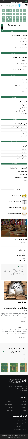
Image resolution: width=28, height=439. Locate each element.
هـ (10, 20)
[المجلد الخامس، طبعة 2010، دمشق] (4, 367)
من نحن (24, 401)
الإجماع (25, 146)
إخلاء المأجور (22, 327)
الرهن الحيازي (23, 79)
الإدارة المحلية (23, 114)
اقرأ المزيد (23, 321)
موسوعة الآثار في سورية (15, 207)
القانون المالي (14, 119)
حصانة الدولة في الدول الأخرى (20, 69)
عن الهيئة (10, 401)
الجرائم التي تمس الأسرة (21, 47)
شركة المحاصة (23, 174)
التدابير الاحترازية (23, 41)
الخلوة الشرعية (23, 152)
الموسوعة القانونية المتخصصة (18, 423)
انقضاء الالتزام (23, 91)
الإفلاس (25, 180)
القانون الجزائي (14, 31)
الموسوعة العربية (16, 195)
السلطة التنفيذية (21, 255)
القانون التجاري (14, 163)
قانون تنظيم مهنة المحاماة (21, 85)
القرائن (25, 88)
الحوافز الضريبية (23, 136)
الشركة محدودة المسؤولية (21, 177)
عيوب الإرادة (22, 250)
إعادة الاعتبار (24, 44)
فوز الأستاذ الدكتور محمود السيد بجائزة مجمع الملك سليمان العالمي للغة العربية (11, 1)
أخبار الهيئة (23, 404)
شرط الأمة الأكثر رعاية (22, 63)
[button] (25, 359)
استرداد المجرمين (23, 38)
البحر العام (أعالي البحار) (20, 57)
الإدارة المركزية (23, 101)
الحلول (23, 244)
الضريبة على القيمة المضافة (19, 124)
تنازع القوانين (24, 60)
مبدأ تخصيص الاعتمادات (21, 130)
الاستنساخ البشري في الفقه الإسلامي (18, 155)
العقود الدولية (24, 66)
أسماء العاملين (9, 410)
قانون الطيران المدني (22, 171)
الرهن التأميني (23, 82)
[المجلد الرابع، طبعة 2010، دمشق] (14, 367)
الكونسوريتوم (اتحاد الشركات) (18, 168)
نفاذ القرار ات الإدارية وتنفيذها (20, 111)
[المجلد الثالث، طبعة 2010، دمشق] (23, 367)
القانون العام (14, 97)
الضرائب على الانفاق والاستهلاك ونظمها (18, 127)
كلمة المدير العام (9, 404)
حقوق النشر (23, 407)
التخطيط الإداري (23, 108)
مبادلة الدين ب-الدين (22, 158)
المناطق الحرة (23, 133)
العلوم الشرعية (14, 141)
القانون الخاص (14, 75)
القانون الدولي (14, 53)
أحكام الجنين (24, 149)
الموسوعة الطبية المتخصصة (14, 201)
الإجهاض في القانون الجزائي (19, 35)
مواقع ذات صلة (9, 407)
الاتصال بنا (23, 410)
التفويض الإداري (23, 105)
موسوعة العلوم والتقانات (14, 213)
